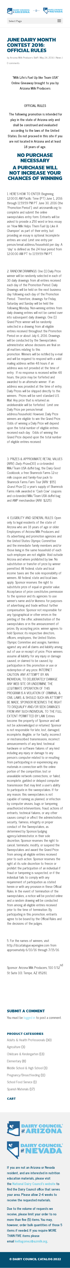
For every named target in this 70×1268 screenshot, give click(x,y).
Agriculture (13, 1046)
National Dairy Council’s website (33, 1183)
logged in (29, 1017)
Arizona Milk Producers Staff (24, 57)
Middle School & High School (25, 1067)
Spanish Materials (18, 1089)
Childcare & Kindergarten (22, 1053)
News (58, 57)
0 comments (13, 63)
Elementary (14, 1061)
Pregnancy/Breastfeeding (23, 1075)
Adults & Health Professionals (26, 1039)
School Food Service (19, 1081)
